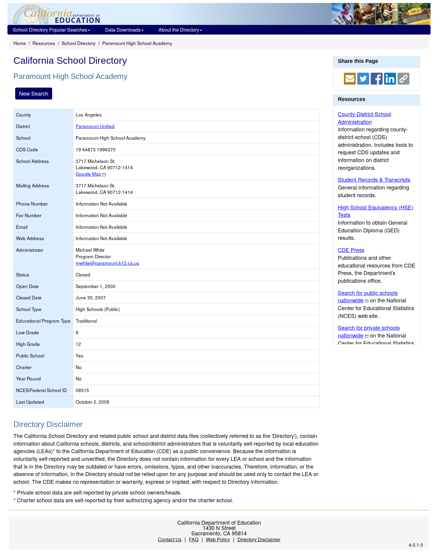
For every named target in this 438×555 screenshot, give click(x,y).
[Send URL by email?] (350, 78)
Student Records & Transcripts (374, 179)
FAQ (193, 539)
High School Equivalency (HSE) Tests (375, 211)
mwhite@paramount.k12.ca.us (107, 262)
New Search (33, 93)
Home (19, 43)
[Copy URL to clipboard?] (403, 78)
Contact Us (169, 539)
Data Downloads (123, 29)
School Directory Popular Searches (50, 29)
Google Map (88, 173)
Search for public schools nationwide (368, 296)
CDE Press (351, 250)
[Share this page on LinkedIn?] (390, 78)
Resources (43, 43)
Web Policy (218, 539)
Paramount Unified (95, 126)
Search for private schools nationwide (369, 331)
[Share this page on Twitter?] (364, 78)
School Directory (79, 43)
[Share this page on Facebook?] (377, 78)
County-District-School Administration (364, 117)
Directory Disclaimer (258, 539)
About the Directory (179, 29)
